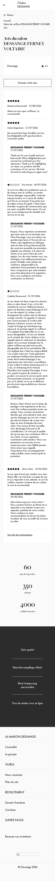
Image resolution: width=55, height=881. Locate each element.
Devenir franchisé (15, 802)
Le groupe (10, 754)
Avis (5, 28)
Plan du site (11, 782)
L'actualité (11, 747)
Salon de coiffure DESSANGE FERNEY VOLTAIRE (27, 24)
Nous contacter (13, 775)
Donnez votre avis (27, 83)
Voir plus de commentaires (19, 535)
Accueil (7, 21)
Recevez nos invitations (18, 836)
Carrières (10, 810)
